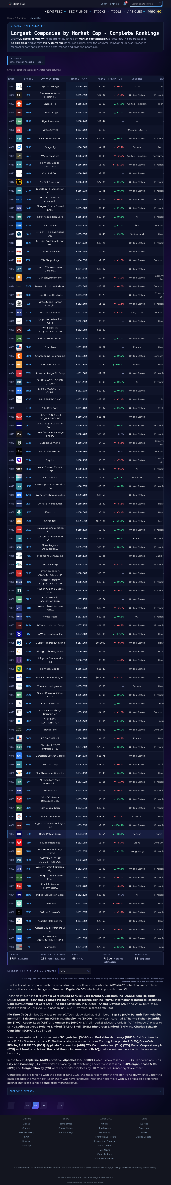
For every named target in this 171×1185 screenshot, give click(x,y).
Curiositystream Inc (50, 277)
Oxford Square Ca (50, 912)
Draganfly (50, 147)
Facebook (144, 1128)
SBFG (28, 182)
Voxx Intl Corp (50, 173)
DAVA (28, 103)
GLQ (29, 877)
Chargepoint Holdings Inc (50, 356)
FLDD (28, 573)
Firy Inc (50, 460)
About (26, 1123)
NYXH (28, 477)
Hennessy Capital (50, 668)
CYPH (28, 825)
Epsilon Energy (50, 86)
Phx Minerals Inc (50, 251)
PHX (29, 251)
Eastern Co (50, 947)
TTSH (28, 260)
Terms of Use (65, 1123)
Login (104, 3)
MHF (29, 868)
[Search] (160, 4)
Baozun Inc (50, 225)
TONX (28, 112)
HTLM (28, 312)
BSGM (28, 651)
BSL (29, 95)
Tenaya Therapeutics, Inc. (50, 677)
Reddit (143, 1132)
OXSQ (28, 912)
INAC (28, 894)
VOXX (28, 173)
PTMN (28, 373)
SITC (28, 408)
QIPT (28, 321)
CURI (28, 277)
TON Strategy (50, 112)
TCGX (28, 625)
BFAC (28, 860)
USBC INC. (50, 521)
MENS (28, 364)
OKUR (28, 503)
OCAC (28, 695)
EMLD (28, 599)
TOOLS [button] (116, 11)
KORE (28, 295)
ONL (29, 338)
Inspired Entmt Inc (50, 451)
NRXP (28, 773)
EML (29, 947)
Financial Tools (104, 1154)
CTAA (28, 190)
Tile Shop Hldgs (50, 260)
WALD (28, 156)
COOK (28, 729)
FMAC (28, 582)
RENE (28, 755)
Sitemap (26, 1145)
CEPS (28, 929)
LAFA (28, 538)
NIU (29, 842)
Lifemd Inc (50, 512)
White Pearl (50, 616)
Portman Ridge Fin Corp (50, 373)
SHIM (28, 721)
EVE (29, 329)
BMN (29, 747)
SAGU (28, 382)
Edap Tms (50, 347)
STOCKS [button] (99, 11)
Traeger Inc (50, 729)
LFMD (28, 512)
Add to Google (143, 1137)
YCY (29, 938)
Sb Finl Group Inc (50, 182)
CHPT (28, 356)
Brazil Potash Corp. (50, 834)
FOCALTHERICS (50, 738)
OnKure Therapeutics (50, 503)
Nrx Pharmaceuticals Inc (50, 773)
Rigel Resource (50, 121)
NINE (28, 399)
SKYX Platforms (50, 703)
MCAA (28, 416)
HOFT (28, 712)
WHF (29, 790)
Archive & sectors (22, 1091)
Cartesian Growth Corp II (50, 755)
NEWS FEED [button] (53, 11)
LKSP (28, 486)
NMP (29, 216)
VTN (29, 608)
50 (44, 1105)
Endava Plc (50, 103)
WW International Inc (50, 634)
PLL (29, 555)
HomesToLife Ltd (50, 312)
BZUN (28, 225)
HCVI (28, 668)
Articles (104, 1123)
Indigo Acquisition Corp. (50, 894)
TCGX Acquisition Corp (50, 625)
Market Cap (104, 1132)
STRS (28, 764)
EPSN (28, 86)
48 (27, 1105)
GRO (29, 834)
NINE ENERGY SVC (50, 399)
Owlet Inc (50, 903)
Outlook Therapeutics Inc (50, 642)
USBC (28, 521)
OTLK (28, 642)
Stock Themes (105, 1145)
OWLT (28, 903)
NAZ (29, 590)
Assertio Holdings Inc (50, 921)
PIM (29, 886)
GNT (29, 799)
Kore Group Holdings (50, 295)
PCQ (29, 199)
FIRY (28, 460)
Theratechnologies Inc (50, 686)
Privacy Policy (65, 1132)
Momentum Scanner (104, 1141)
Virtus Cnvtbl (50, 130)
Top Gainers (105, 1128)
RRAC (28, 121)
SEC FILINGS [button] (78, 11)
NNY (29, 781)
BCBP (28, 564)
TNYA (28, 677)
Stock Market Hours (105, 1158)
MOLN (28, 234)
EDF (29, 303)
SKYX (28, 703)
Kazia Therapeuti (50, 816)
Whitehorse (50, 790)
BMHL (28, 851)
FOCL (28, 738)
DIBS (28, 442)
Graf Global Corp (50, 808)
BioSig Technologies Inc (50, 651)
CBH (29, 130)
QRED (28, 425)
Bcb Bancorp (50, 564)
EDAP (28, 347)
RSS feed (143, 1123)
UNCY (28, 660)
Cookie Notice (65, 1128)
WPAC (28, 616)
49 (35, 1105)
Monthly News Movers (105, 1137)
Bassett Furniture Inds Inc (50, 286)
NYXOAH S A (50, 477)
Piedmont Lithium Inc (50, 555)
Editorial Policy (26, 1132)
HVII (28, 164)
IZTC (28, 495)
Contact (26, 1128)
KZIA (28, 816)
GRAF (28, 808)
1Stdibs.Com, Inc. (50, 442)
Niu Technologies (50, 842)
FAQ (26, 1137)
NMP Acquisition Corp (50, 216)
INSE (28, 451)
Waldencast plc (50, 156)
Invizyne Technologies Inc (50, 495)
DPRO (28, 147)
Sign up (114, 3)
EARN (28, 208)
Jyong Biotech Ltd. (50, 364)
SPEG (28, 547)
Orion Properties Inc (50, 338)
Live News (105, 1150)
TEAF (28, 243)
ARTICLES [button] (134, 11)
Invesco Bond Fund (50, 138)
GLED (28, 529)
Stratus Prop (50, 764)
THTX (28, 686)
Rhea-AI (26, 1141)
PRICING (155, 11)
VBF (29, 138)
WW (28, 634)
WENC (28, 469)
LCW (29, 269)
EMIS (28, 390)
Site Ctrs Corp (50, 408)
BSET (28, 286)
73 (60, 1105)
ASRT (28, 921)
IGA (29, 434)
